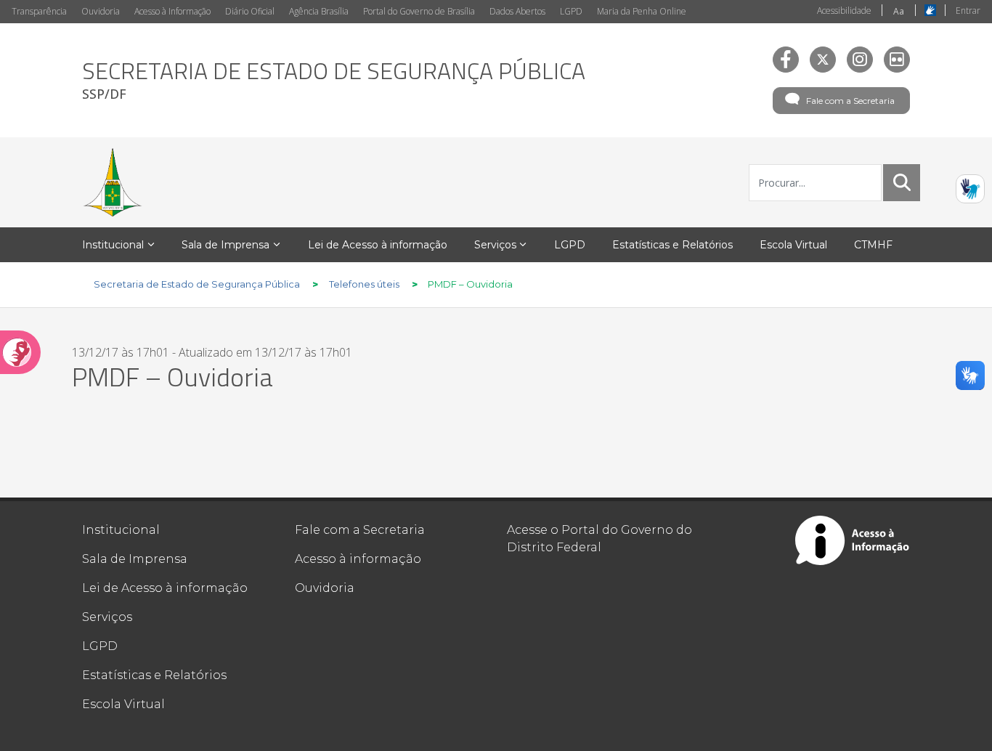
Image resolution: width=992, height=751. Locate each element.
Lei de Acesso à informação (165, 588)
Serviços (107, 617)
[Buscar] (901, 182)
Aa (898, 11)
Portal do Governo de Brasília (419, 11)
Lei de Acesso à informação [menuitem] (377, 244)
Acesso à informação (358, 559)
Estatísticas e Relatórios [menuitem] (672, 244)
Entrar (968, 10)
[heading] (333, 80)
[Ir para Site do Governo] (112, 182)
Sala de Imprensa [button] (225, 244)
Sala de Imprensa (134, 559)
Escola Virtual (123, 704)
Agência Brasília (319, 11)
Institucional (121, 530)
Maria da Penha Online (641, 11)
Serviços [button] (495, 244)
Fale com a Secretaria (850, 100)
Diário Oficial (250, 11)
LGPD (571, 11)
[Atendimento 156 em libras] (970, 189)
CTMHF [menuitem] (873, 244)
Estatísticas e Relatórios (154, 675)
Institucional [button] (113, 244)
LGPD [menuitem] (569, 244)
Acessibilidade (844, 10)
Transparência (39, 11)
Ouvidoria (100, 11)
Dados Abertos (517, 11)
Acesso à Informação (172, 11)
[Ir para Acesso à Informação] (852, 540)
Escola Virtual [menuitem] (793, 244)
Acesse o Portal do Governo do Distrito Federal (599, 538)
